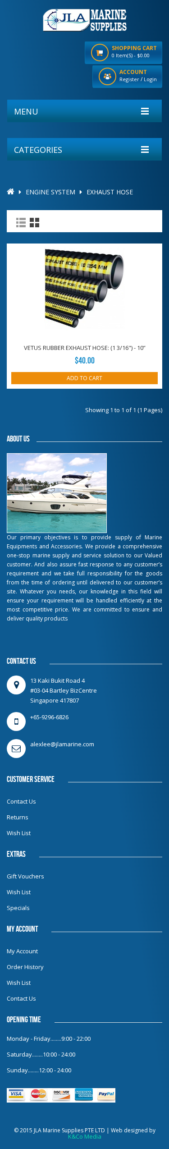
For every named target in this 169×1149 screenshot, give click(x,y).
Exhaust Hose (110, 192)
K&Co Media (84, 1136)
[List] (21, 222)
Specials (18, 908)
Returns (17, 817)
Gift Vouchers (25, 876)
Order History (25, 967)
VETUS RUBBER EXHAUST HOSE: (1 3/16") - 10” (85, 348)
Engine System (50, 192)
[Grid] (34, 222)
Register (129, 79)
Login (150, 79)
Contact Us (21, 801)
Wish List (19, 833)
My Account (22, 951)
